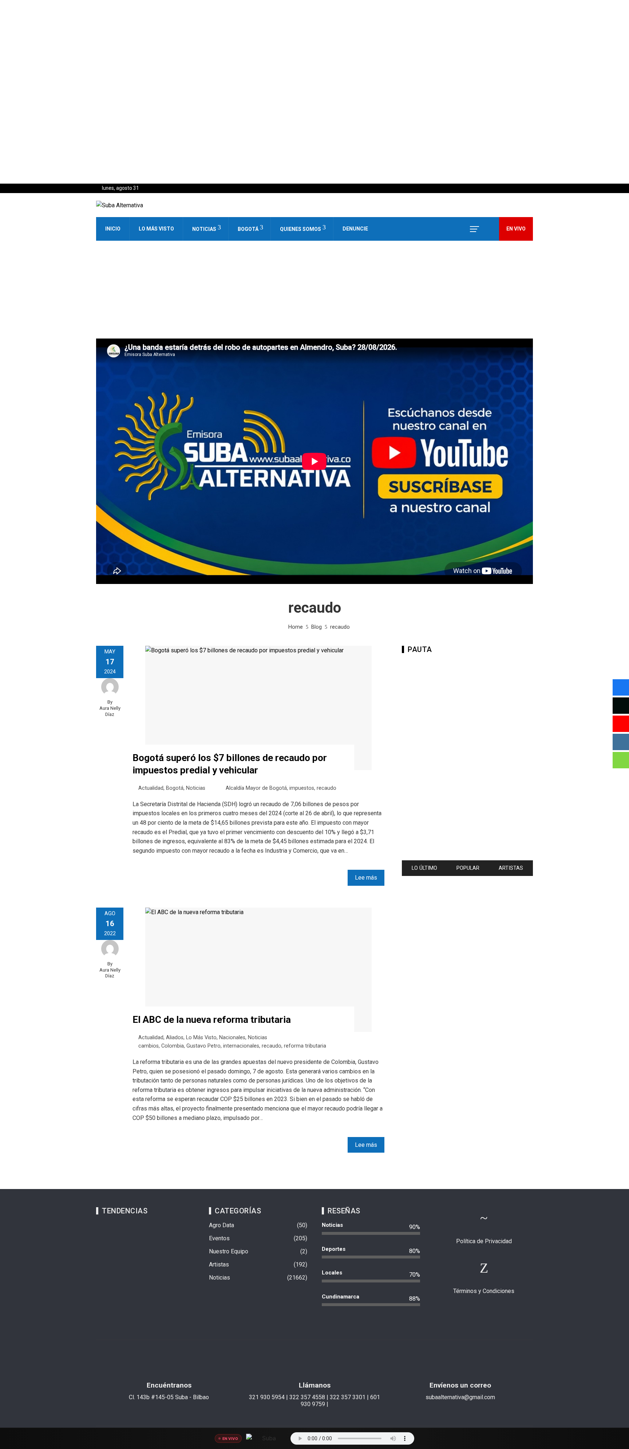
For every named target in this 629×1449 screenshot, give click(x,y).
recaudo (326, 788)
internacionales (241, 1046)
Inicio (112, 229)
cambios (148, 1046)
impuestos (301, 788)
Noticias (204, 229)
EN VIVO (516, 229)
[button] (314, 166)
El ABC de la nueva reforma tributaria (211, 1019)
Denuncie (355, 229)
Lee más (366, 877)
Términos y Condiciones (483, 1291)
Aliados (174, 1037)
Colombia (172, 1046)
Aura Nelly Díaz (109, 711)
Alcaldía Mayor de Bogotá (256, 788)
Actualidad (150, 788)
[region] (314, 92)
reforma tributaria (305, 1046)
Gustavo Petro (203, 1046)
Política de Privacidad (484, 1241)
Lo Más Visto (156, 229)
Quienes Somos (300, 229)
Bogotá (248, 229)
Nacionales (232, 1037)
